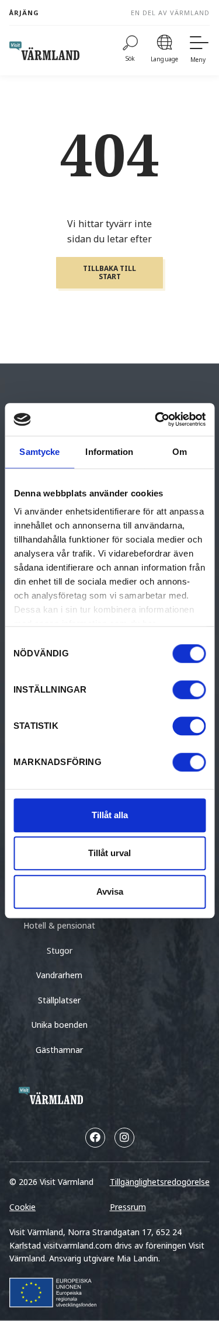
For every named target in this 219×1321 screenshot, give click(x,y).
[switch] (189, 689)
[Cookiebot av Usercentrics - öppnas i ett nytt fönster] (156, 419)
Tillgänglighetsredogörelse (160, 1181)
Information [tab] (109, 452)
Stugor (59, 950)
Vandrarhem (59, 975)
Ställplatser (59, 1000)
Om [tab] (179, 452)
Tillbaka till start (109, 272)
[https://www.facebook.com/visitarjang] (95, 1138)
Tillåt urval (109, 853)
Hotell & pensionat (59, 925)
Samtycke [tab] (39, 452)
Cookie (22, 1206)
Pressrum (128, 1206)
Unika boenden (60, 1024)
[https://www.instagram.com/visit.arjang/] (124, 1138)
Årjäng (24, 12)
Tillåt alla (110, 815)
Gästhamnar (59, 1049)
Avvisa (109, 891)
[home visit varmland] (44, 50)
